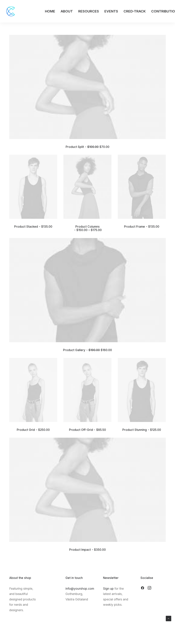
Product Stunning (141, 430)
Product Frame (141, 226)
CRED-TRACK (135, 11)
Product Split (87, 147)
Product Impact (87, 549)
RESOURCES (88, 11)
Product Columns (88, 228)
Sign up (108, 588)
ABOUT (67, 11)
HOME (50, 11)
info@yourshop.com (79, 588)
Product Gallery (87, 350)
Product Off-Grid (87, 430)
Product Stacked (33, 226)
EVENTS (111, 11)
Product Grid (33, 430)
